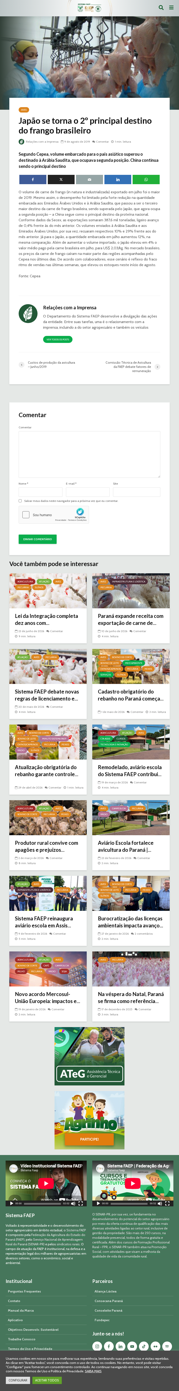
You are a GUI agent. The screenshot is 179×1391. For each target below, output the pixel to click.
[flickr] (155, 1346)
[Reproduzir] (11, 1204)
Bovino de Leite (109, 663)
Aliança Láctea (106, 1291)
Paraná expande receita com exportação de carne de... (130, 619)
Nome (23, 483)
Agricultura (25, 581)
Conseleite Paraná (108, 1310)
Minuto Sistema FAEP (54, 738)
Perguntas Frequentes (24, 1291)
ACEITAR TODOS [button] (47, 1380)
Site (115, 483)
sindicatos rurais (68, 1244)
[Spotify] (167, 1346)
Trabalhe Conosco (21, 1339)
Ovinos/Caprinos (110, 668)
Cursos (121, 738)
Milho (21, 971)
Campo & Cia (119, 808)
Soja (64, 971)
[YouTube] (132, 1346)
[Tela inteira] (80, 1204)
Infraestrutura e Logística (128, 581)
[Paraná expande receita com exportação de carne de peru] (131, 590)
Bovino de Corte (122, 657)
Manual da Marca (21, 1310)
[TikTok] (144, 1346)
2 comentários (144, 933)
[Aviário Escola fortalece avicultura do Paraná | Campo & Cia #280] (131, 817)
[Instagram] (97, 1346)
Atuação (44, 581)
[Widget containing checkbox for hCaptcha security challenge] (54, 515)
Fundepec (102, 1320)
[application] (46, 1183)
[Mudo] (73, 1204)
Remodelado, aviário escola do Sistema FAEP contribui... (130, 770)
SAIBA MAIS (93, 1371)
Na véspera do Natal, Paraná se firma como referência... (131, 997)
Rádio (20, 750)
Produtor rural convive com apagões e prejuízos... (46, 846)
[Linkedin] (120, 1346)
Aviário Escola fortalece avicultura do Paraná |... (126, 846)
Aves (24, 109)
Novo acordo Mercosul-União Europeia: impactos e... (47, 997)
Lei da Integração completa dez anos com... (46, 619)
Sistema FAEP (76, 1230)
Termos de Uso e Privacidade (30, 1349)
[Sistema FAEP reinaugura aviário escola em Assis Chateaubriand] (48, 893)
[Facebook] (109, 1346)
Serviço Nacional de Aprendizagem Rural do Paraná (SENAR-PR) (44, 1241)
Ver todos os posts (58, 339)
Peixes (148, 668)
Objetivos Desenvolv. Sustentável (33, 1330)
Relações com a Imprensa (42, 141)
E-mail (71, 483)
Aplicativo (15, 1320)
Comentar (102, 141)
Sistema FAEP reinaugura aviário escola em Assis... (44, 922)
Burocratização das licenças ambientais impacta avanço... (130, 922)
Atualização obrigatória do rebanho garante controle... (46, 770)
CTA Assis (105, 738)
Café (46, 965)
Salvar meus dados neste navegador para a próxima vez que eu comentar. (71, 501)
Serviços (105, 674)
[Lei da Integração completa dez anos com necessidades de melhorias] (48, 590)
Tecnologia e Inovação (114, 744)
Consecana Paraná (109, 1301)
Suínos (39, 587)
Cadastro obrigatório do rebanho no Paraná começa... (131, 695)
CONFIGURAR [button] (18, 1380)
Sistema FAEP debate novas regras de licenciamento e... (47, 695)
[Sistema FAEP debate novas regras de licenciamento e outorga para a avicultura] (48, 666)
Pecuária (23, 587)
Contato (14, 1301)
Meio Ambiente (133, 663)
